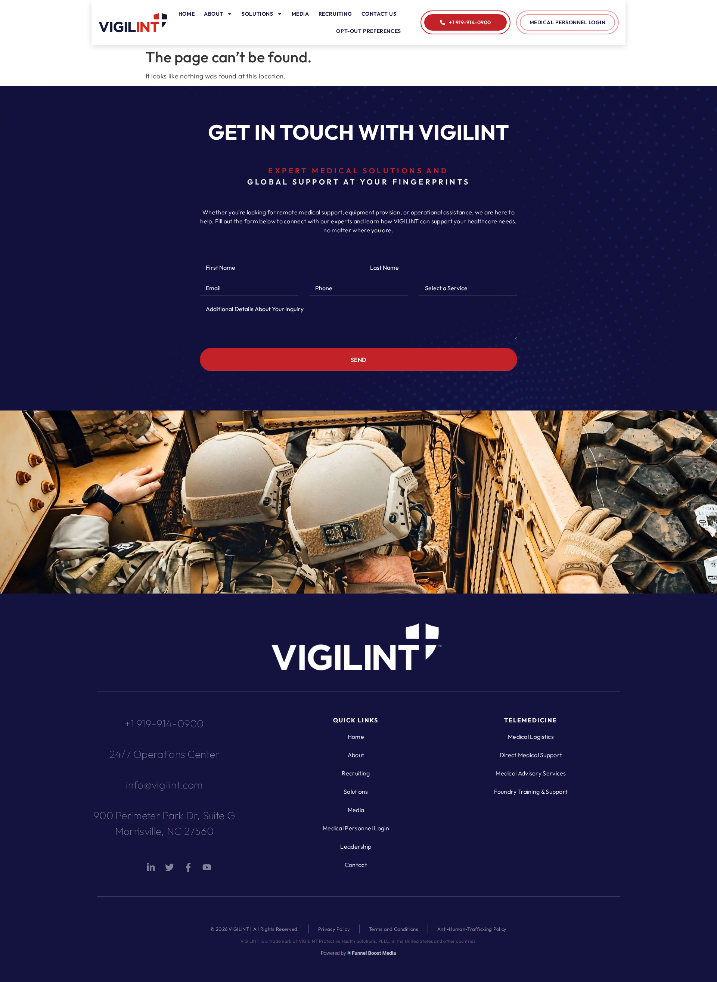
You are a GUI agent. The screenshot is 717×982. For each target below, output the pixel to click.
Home (187, 13)
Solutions (257, 13)
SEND (359, 359)
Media (300, 13)
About (213, 13)
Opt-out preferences (368, 31)
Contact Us (379, 13)
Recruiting (335, 13)
